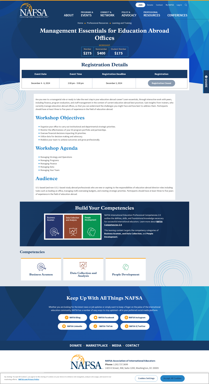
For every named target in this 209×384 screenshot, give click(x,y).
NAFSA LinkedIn (74, 326)
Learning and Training (122, 23)
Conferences (177, 15)
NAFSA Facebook (106, 317)
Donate (150, 5)
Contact (159, 5)
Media (116, 345)
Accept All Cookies (172, 378)
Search (186, 5)
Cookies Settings (146, 378)
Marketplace (97, 345)
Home (80, 23)
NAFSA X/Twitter (137, 326)
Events (86, 15)
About (69, 15)
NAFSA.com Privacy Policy (28, 379)
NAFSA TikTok (106, 326)
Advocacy (129, 15)
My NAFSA (170, 5)
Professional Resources (97, 23)
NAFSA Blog (75, 317)
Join (140, 4)
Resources (152, 15)
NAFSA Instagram (137, 317)
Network (107, 15)
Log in (179, 5)
